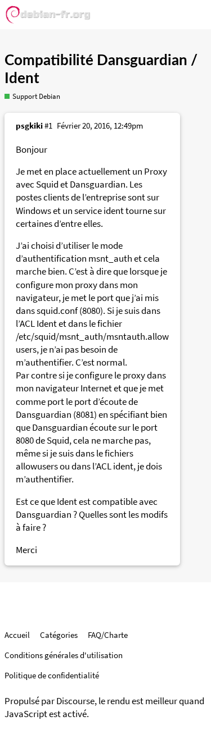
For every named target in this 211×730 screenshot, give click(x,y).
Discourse (75, 701)
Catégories (59, 634)
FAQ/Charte (108, 634)
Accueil (17, 634)
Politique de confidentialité (52, 675)
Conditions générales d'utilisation (64, 655)
